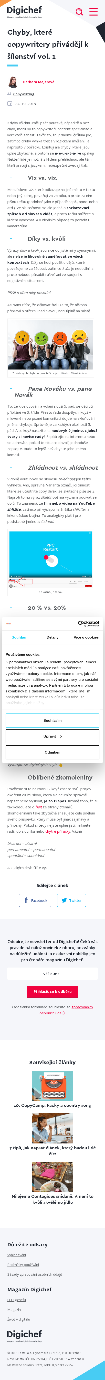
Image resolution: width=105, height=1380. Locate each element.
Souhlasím (52, 720)
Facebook (39, 900)
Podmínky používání (23, 1264)
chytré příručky (57, 831)
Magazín (14, 1309)
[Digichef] (24, 12)
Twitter (75, 900)
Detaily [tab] (53, 637)
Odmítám (52, 752)
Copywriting (23, 94)
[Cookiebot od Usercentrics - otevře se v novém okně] (78, 624)
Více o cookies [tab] (86, 637)
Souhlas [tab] (19, 637)
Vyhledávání (16, 1255)
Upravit (49, 736)
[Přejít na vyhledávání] (79, 12)
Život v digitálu (18, 1319)
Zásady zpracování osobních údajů (34, 1274)
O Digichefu (16, 1300)
